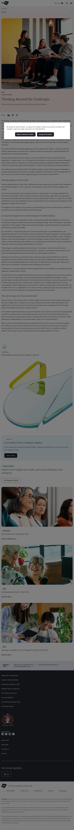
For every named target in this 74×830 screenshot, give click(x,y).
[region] (37, 130)
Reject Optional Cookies (25, 134)
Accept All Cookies (45, 134)
